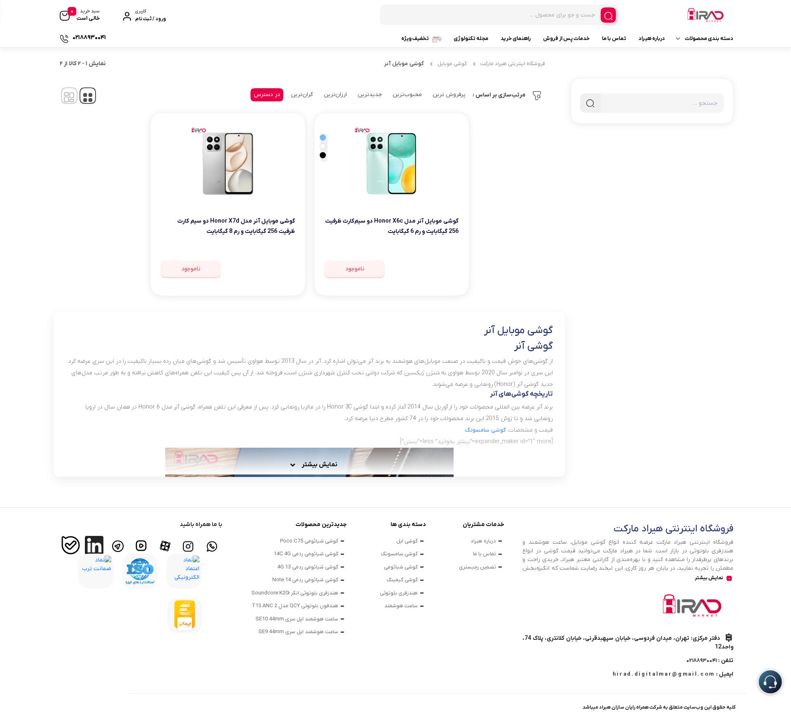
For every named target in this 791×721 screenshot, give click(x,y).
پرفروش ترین (449, 95)
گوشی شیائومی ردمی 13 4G (307, 567)
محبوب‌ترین (407, 95)
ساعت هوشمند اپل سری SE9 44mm (298, 631)
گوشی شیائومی (401, 567)
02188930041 (701, 660)
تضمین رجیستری (477, 567)
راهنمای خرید (516, 38)
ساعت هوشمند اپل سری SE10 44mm (296, 618)
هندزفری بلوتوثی (399, 593)
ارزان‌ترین (335, 95)
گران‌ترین (302, 95)
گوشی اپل (407, 541)
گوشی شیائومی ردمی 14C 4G (306, 553)
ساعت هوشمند (401, 605)
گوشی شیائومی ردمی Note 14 (305, 579)
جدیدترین (370, 95)
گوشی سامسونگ (399, 553)
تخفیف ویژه (415, 38)
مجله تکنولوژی (471, 38)
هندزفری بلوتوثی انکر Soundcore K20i (294, 593)
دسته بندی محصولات (709, 38)
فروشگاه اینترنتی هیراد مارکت (512, 63)
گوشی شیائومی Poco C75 (309, 541)
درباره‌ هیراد (652, 38)
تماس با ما (614, 38)
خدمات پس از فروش (566, 38)
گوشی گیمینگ (402, 579)
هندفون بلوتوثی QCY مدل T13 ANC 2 (295, 605)
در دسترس (267, 95)
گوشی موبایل (452, 63)
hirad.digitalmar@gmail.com (664, 674)
